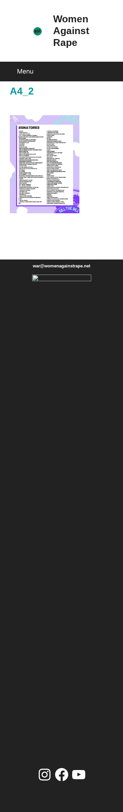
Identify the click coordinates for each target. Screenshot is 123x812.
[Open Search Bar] (111, 69)
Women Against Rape (71, 30)
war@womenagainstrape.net (61, 265)
